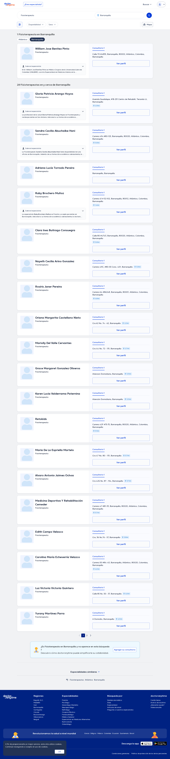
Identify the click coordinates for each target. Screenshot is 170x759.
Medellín (37, 703)
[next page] (90, 635)
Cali (35, 705)
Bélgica (93, 733)
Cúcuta (36, 712)
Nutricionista (67, 722)
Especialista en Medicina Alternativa (76, 719)
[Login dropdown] (161, 4)
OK (59, 751)
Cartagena (38, 710)
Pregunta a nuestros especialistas (120, 710)
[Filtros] (19, 24)
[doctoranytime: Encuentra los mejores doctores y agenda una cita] (67, 679)
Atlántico (23, 39)
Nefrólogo (66, 710)
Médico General (68, 717)
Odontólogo (66, 724)
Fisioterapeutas (77, 680)
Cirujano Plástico (68, 712)
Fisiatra (65, 700)
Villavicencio (38, 717)
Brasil (132, 733)
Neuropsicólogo (68, 707)
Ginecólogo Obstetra (70, 705)
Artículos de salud (114, 707)
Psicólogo (65, 703)
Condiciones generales (120, 753)
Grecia (87, 733)
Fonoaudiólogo (67, 715)
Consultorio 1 (98, 48)
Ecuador (115, 733)
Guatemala (124, 733)
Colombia (107, 733)
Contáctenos (156, 700)
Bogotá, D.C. (38, 700)
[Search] (149, 15)
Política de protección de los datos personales (149, 753)
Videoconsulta (156, 707)
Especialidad (112, 705)
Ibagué (36, 719)
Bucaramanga (39, 715)
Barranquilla (37, 39)
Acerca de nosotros (158, 703)
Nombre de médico (114, 700)
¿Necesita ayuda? (157, 705)
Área (109, 703)
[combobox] (55, 15)
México (100, 733)
